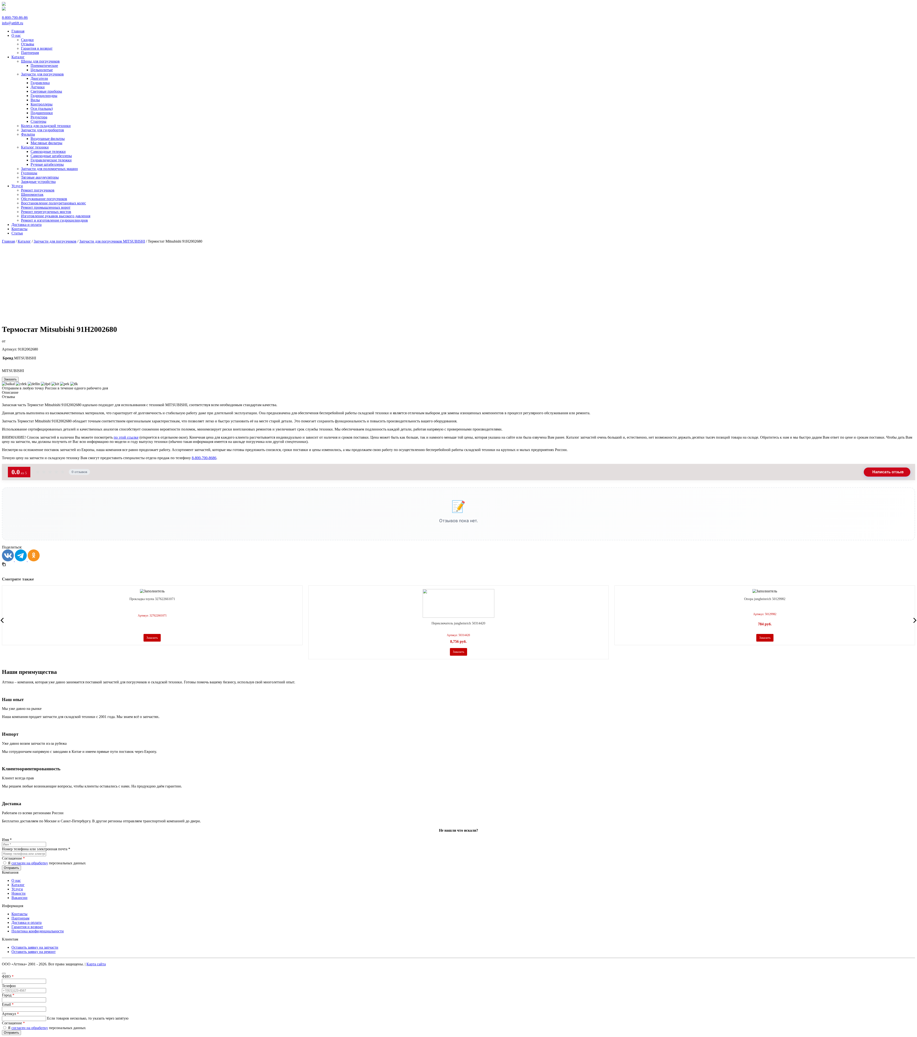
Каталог (24, 241)
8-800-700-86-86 (15, 18)
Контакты (19, 914)
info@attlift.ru (12, 23)
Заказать (10, 379)
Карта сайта (96, 964)
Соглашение (13, 858)
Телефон (9, 986)
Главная (8, 241)
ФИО (8, 976)
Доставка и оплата (26, 922)
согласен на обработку (29, 863)
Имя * (7, 840)
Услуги (17, 889)
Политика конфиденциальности (37, 931)
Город (8, 995)
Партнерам (20, 918)
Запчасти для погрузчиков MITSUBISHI (112, 241)
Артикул (10, 1014)
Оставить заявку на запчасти (34, 947)
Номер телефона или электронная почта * (36, 849)
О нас (16, 880)
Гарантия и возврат (27, 927)
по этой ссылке (126, 437)
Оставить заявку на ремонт (33, 952)
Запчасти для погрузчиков (55, 241)
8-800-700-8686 (204, 458)
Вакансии (19, 898)
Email (8, 1004)
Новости (18, 893)
